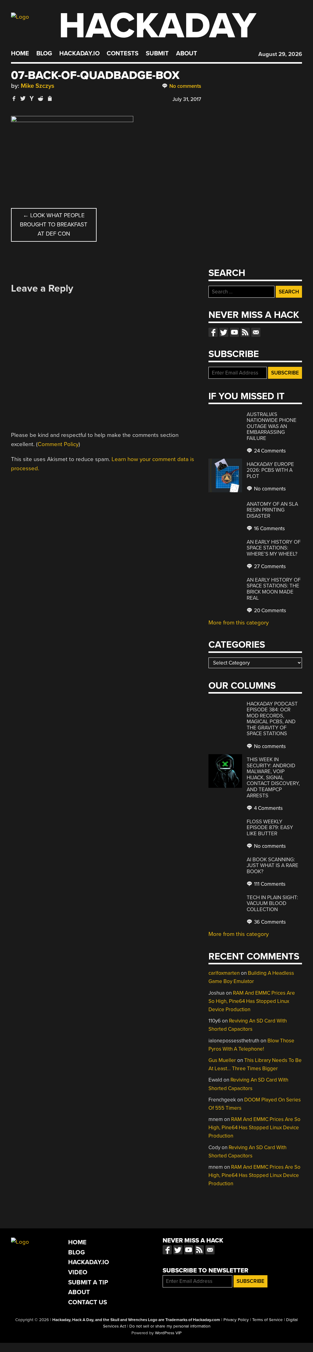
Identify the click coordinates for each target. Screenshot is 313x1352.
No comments (184, 86)
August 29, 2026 (280, 54)
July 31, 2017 (186, 99)
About (186, 53)
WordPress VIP (168, 1333)
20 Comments (269, 610)
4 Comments (268, 808)
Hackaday (157, 26)
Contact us (255, 332)
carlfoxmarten (224, 973)
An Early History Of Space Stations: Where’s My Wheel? (273, 548)
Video (77, 1272)
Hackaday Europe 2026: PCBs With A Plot (270, 470)
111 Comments (269, 884)
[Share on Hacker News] (32, 98)
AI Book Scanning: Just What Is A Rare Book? (272, 865)
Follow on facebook (213, 332)
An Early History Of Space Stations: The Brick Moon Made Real (273, 589)
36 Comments (269, 922)
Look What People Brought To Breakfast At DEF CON (53, 224)
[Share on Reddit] (41, 98)
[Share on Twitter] (23, 98)
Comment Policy (58, 444)
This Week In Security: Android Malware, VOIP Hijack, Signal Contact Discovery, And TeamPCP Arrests (273, 777)
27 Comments (269, 566)
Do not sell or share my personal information (169, 1326)
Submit (157, 53)
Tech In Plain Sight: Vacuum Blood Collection (272, 903)
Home (20, 53)
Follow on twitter (223, 332)
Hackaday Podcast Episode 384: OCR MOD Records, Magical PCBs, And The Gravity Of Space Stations (272, 719)
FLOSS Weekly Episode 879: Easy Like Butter (270, 827)
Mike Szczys (37, 86)
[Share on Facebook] (14, 98)
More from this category (238, 622)
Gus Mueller (222, 1060)
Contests (122, 53)
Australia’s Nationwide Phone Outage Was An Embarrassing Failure (271, 426)
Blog (44, 53)
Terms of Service (267, 1319)
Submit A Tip (88, 1282)
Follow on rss (245, 332)
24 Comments (269, 451)
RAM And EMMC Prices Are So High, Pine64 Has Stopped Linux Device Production (251, 1001)
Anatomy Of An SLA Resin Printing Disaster (272, 510)
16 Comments (269, 528)
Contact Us (87, 1302)
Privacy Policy (236, 1319)
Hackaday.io (79, 53)
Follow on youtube (234, 332)
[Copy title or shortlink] (49, 99)
